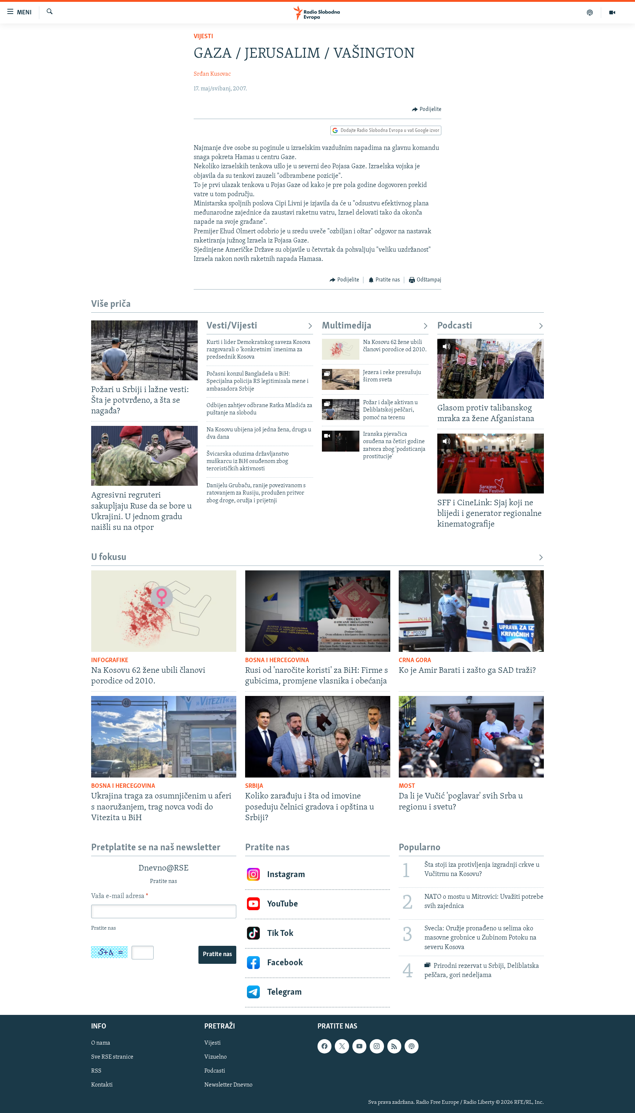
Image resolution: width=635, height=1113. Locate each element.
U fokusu (108, 558)
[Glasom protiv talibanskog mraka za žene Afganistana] (490, 369)
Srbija (254, 786)
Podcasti (454, 326)
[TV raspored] (412, 1046)
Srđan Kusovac (212, 74)
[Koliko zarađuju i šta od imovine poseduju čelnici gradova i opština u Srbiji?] (317, 737)
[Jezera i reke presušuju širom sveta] (340, 379)
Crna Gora (415, 660)
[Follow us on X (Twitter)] (342, 1046)
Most (407, 786)
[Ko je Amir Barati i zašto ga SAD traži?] (471, 611)
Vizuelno (215, 1057)
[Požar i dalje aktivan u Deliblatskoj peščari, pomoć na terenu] (340, 409)
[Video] (612, 12)
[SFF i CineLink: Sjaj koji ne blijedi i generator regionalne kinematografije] (490, 463)
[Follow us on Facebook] (324, 1046)
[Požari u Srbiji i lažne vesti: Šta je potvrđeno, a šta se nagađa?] (144, 350)
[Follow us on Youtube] (359, 1046)
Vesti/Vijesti (232, 326)
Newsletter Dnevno (228, 1085)
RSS (96, 1071)
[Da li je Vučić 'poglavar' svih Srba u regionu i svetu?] (471, 737)
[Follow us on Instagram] (377, 1046)
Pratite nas (217, 954)
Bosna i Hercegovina (277, 660)
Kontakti (102, 1085)
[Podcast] (590, 12)
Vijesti (203, 36)
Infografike (109, 660)
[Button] (426, 109)
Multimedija (347, 326)
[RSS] (394, 1046)
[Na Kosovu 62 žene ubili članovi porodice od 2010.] (340, 349)
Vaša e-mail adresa (119, 896)
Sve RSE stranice (112, 1057)
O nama (100, 1043)
